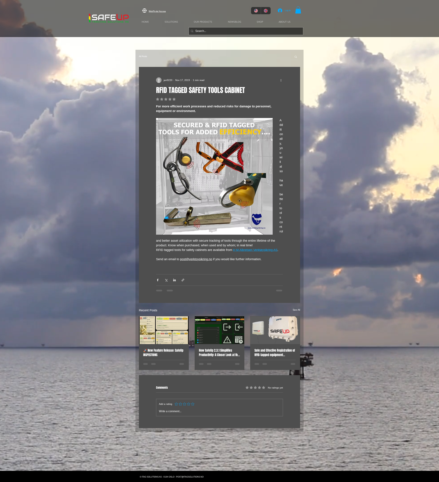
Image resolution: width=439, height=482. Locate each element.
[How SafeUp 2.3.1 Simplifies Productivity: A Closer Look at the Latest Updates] (219, 330)
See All (296, 309)
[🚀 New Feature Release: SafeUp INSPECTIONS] (164, 330)
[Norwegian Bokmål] (266, 10)
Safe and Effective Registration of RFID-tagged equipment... (274, 352)
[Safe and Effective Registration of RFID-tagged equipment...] (275, 330)
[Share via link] (183, 280)
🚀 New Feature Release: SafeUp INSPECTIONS (163, 352)
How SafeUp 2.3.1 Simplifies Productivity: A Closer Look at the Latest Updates (219, 352)
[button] (298, 10)
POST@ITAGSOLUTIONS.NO (190, 477)
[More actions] (281, 80)
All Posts (143, 56)
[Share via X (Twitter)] (166, 280)
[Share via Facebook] (157, 280)
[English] (256, 10)
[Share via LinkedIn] (174, 280)
